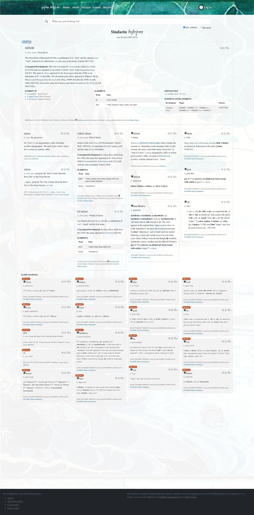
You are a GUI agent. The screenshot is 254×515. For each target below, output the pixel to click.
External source (82, 120)
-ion (56, 61)
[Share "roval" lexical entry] (223, 282)
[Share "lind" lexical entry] (169, 370)
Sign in (10, 498)
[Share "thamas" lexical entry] (223, 373)
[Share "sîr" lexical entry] (222, 202)
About (75, 7)
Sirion (72, 66)
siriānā (170, 94)
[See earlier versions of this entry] (224, 48)
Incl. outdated (191, 27)
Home (66, 7)
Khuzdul (162, 155)
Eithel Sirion (33, 96)
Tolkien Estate (190, 497)
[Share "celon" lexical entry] (116, 307)
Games (97, 7)
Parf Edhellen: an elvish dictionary (50, 7)
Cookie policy (13, 504)
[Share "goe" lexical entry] (222, 169)
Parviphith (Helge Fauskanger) (140, 195)
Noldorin (151, 142)
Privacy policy (13, 508)
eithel (108, 146)
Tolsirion (109, 232)
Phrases (86, 7)
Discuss (107, 7)
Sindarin (143, 142)
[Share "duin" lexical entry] (222, 134)
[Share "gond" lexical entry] (169, 310)
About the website (15, 501)
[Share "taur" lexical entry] (223, 341)
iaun (97, 57)
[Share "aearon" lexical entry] (63, 373)
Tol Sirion (32, 99)
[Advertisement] (100, 424)
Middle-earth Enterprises (170, 497)
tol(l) (79, 224)
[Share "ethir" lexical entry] (169, 282)
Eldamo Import (134, 120)
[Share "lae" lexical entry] (169, 338)
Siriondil (32, 94)
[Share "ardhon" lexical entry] (116, 282)
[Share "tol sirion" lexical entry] (115, 212)
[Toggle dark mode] (115, 7)
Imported (35, 158)
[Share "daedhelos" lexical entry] (169, 206)
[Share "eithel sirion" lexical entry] (115, 134)
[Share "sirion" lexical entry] (221, 48)
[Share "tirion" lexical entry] (63, 307)
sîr (73, 57)
